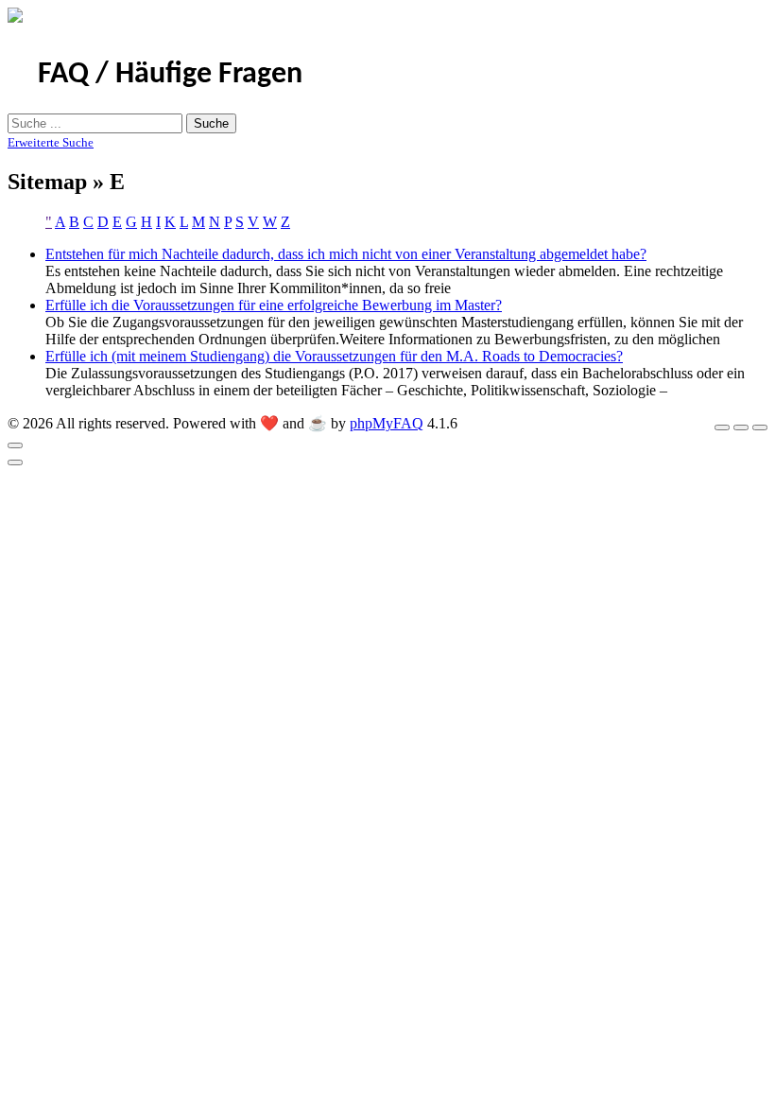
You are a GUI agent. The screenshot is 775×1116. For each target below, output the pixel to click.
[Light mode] (722, 427)
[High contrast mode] (759, 427)
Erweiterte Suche (51, 142)
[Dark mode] (741, 427)
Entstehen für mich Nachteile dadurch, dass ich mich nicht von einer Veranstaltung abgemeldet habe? (345, 254)
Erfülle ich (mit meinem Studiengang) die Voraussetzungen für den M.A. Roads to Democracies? (334, 356)
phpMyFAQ (386, 423)
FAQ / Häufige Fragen (170, 75)
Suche (211, 123)
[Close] (15, 445)
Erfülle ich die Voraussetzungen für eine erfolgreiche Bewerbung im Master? (273, 305)
